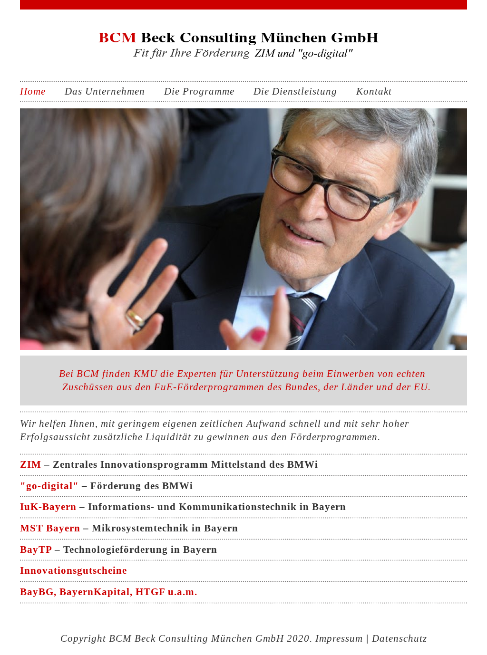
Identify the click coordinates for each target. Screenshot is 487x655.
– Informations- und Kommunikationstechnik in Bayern (183, 506)
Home (33, 91)
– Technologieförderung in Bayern (118, 549)
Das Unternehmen (105, 91)
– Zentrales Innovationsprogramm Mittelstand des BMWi (169, 464)
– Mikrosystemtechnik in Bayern (129, 528)
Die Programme (199, 91)
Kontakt (374, 91)
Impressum (339, 638)
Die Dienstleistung (295, 91)
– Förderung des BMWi (106, 485)
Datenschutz (399, 638)
